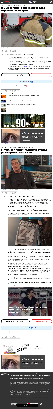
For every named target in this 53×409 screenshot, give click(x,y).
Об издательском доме (15, 373)
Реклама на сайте (23, 378)
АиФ (10, 47)
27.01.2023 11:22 (4, 5)
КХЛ (29, 189)
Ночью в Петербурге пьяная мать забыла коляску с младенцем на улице (22, 108)
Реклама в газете (46, 375)
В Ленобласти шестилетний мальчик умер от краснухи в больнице (21, 104)
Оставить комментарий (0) (41, 75)
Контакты (39, 375)
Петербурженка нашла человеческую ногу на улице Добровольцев (21, 100)
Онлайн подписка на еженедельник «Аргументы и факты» (23, 375)
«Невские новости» (26, 66)
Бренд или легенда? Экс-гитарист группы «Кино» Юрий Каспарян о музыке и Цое (28, 308)
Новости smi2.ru (5, 143)
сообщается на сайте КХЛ (17, 209)
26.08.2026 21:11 (4, 147)
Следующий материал (27, 405)
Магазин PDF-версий (32, 373)
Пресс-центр (24, 373)
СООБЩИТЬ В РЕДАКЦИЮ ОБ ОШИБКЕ (35, 378)
